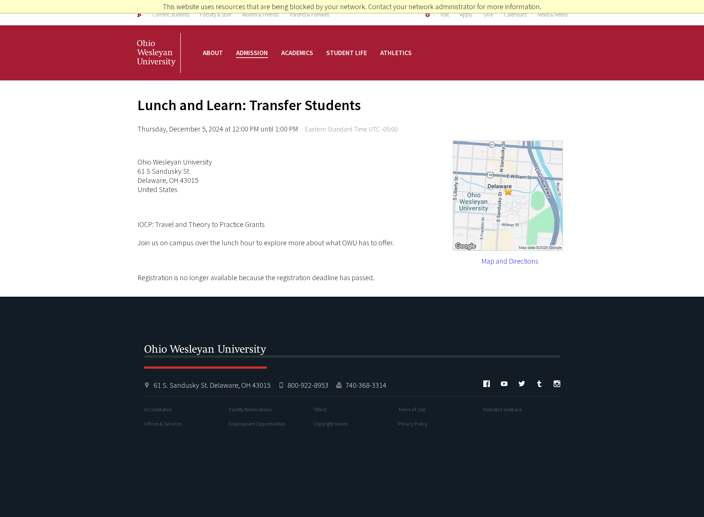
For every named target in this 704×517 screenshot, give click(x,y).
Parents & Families (309, 14)
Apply (466, 14)
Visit (444, 14)
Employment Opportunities (257, 423)
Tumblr (539, 383)
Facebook (486, 383)
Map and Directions (509, 260)
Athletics (396, 52)
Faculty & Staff (215, 14)
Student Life (346, 52)
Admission (252, 52)
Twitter (521, 383)
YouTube (504, 383)
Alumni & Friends (260, 14)
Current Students (170, 14)
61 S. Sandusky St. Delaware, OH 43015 (212, 385)
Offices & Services (163, 423)
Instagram (557, 383)
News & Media (553, 14)
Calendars (515, 14)
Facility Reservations (250, 409)
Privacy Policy (412, 423)
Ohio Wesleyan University (159, 60)
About (213, 52)
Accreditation (158, 409)
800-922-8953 (308, 385)
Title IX (320, 409)
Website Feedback (502, 409)
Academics (297, 52)
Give (488, 14)
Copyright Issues (331, 423)
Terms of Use (411, 409)
